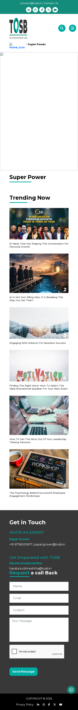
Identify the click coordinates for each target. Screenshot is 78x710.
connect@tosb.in (31, 3)
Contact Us (51, 3)
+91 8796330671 (20, 544)
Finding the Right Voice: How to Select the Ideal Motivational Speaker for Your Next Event (38, 387)
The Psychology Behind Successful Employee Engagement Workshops (37, 494)
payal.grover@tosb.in (49, 544)
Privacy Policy (25, 704)
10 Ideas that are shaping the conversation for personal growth (39, 245)
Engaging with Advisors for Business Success (37, 342)
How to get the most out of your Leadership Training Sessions (37, 441)
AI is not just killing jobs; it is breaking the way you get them (36, 299)
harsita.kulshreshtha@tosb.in (30, 568)
